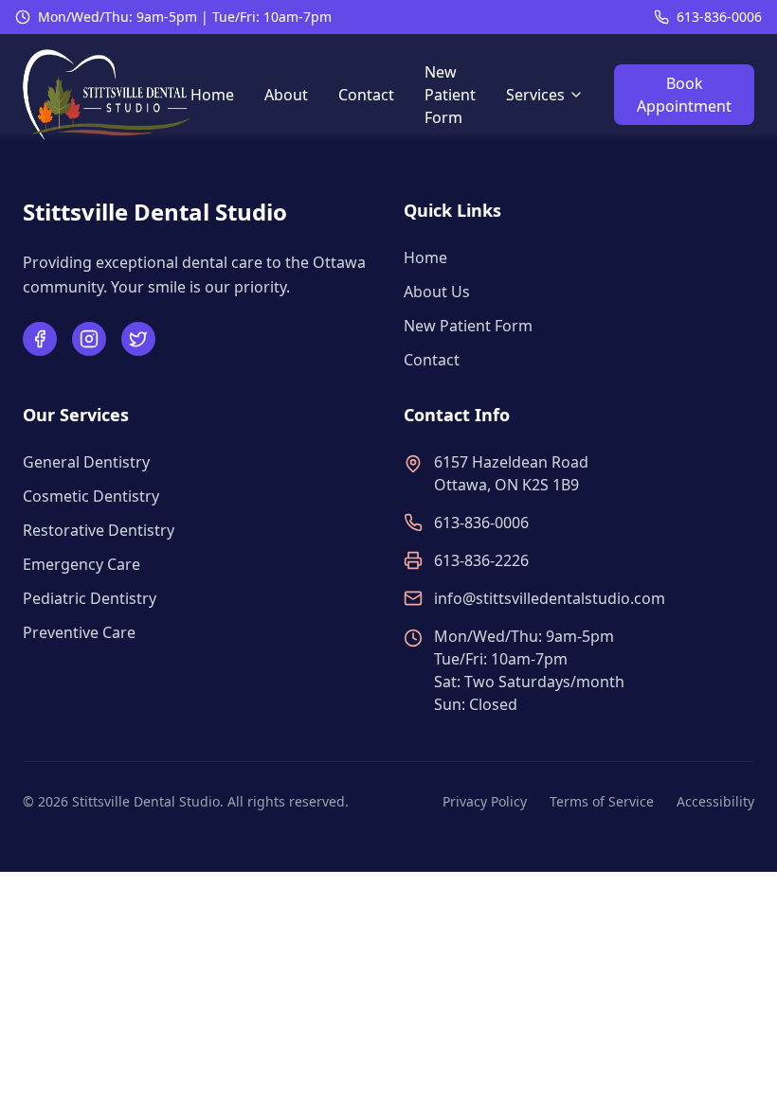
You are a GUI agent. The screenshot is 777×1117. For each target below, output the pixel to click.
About (286, 94)
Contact (366, 94)
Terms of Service (602, 801)
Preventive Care (79, 632)
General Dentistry (86, 462)
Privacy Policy (485, 801)
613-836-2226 (481, 560)
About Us (437, 291)
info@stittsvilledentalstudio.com (549, 598)
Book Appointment (684, 94)
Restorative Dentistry (98, 530)
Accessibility (715, 801)
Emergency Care (81, 564)
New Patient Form (450, 95)
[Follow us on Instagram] (89, 339)
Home (212, 94)
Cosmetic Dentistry (91, 496)
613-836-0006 (719, 17)
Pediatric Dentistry (89, 598)
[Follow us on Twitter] (138, 339)
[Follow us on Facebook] (40, 339)
